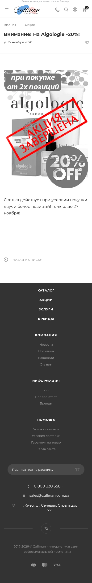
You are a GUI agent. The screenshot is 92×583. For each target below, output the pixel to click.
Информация (46, 381)
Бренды (46, 319)
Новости (46, 344)
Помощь (46, 420)
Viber (46, 528)
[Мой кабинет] (75, 10)
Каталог (46, 290)
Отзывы (46, 364)
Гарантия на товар (46, 442)
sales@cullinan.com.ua (49, 495)
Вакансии (46, 358)
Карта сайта (46, 449)
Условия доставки (46, 436)
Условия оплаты (46, 429)
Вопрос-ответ (46, 397)
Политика (46, 351)
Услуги (46, 309)
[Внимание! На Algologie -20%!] (46, 129)
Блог (46, 390)
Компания (46, 335)
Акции (46, 300)
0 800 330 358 (47, 486)
